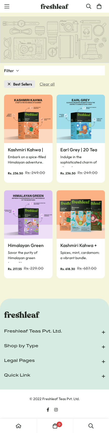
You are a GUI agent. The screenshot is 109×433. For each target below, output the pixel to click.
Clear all (47, 84)
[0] (55, 425)
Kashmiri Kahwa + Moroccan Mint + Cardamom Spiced (79, 245)
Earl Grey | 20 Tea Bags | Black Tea (78, 150)
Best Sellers (22, 84)
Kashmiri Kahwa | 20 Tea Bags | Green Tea (25, 150)
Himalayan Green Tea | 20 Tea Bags (26, 245)
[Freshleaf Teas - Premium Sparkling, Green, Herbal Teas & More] (54, 6)
